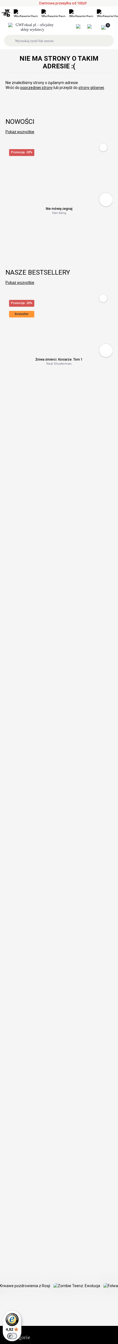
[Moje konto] (81, 26)
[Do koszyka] (106, 199)
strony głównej (91, 87)
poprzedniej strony (36, 87)
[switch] (12, 1336)
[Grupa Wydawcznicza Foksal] (32, 27)
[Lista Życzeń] (92, 26)
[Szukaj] (10, 41)
